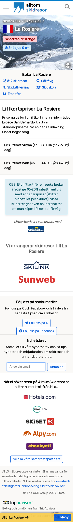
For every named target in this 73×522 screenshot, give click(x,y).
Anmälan (56, 367)
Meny (64, 517)
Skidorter (12, 21)
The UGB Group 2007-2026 (46, 493)
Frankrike (33, 21)
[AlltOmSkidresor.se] (31, 7)
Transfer (14, 94)
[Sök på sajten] (67, 7)
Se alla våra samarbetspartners (36, 459)
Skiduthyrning (17, 87)
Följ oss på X (38, 323)
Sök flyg (46, 81)
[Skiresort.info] (36, 229)
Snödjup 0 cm (19, 48)
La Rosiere (27, 29)
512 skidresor (16, 81)
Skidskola (48, 87)
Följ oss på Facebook (38, 331)
